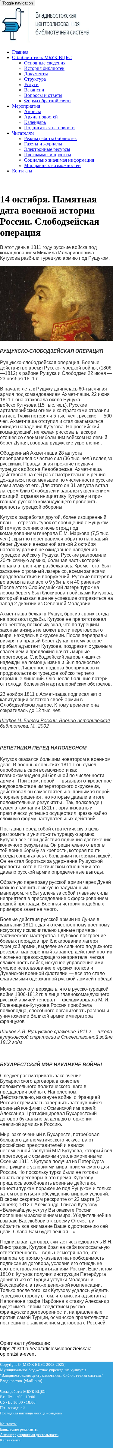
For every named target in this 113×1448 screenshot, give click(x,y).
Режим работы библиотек (50, 138)
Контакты (22, 170)
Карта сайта (10, 1440)
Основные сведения (44, 62)
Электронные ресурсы (47, 149)
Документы (36, 73)
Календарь (35, 122)
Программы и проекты (47, 154)
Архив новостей (41, 116)
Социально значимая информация (59, 160)
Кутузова (26, 405)
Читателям (23, 133)
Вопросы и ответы (43, 95)
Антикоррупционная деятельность (29, 1434)
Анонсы (32, 111)
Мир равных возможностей (52, 165)
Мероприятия (26, 106)
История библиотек (44, 68)
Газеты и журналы (43, 143)
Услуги (31, 84)
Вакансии (34, 89)
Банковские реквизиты (19, 1429)
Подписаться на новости (49, 127)
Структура (35, 79)
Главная (20, 52)
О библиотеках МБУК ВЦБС (42, 57)
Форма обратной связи (47, 100)
